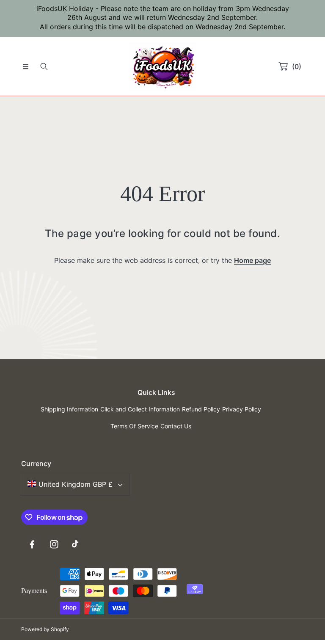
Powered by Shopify (45, 629)
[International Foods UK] (162, 66)
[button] (25, 66)
